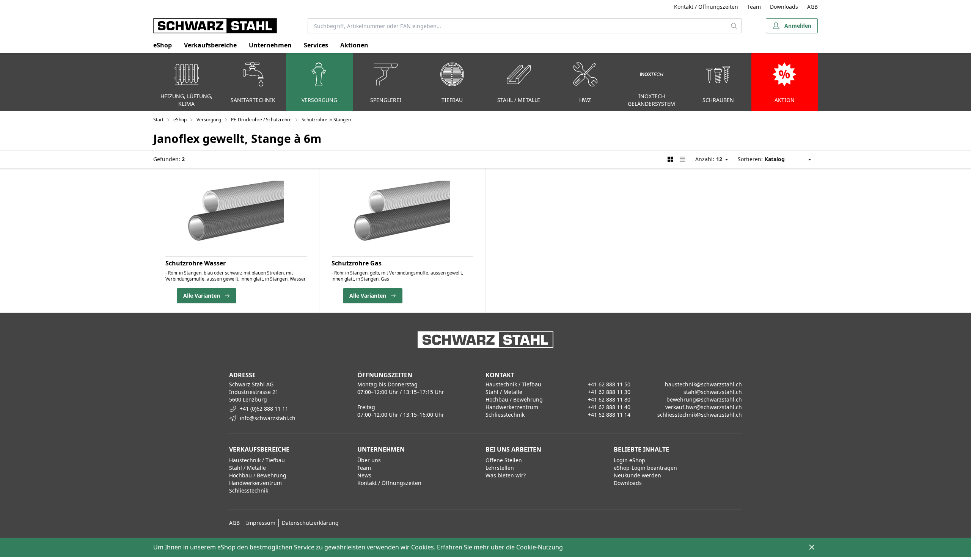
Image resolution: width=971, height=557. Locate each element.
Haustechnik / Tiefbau (257, 460)
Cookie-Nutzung (539, 547)
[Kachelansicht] (670, 159)
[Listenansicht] (682, 159)
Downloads (784, 6)
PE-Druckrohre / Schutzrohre (261, 120)
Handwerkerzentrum (255, 482)
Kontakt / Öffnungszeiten (706, 6)
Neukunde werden (637, 475)
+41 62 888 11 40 (609, 407)
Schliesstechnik (248, 490)
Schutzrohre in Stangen (326, 120)
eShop (162, 45)
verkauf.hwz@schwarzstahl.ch (703, 407)
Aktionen (354, 45)
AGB (812, 6)
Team (754, 6)
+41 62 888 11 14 (609, 414)
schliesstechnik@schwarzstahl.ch (699, 414)
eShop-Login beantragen (645, 467)
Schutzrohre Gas (357, 263)
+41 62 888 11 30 (609, 391)
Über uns (369, 460)
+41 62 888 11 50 (609, 384)
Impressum (260, 522)
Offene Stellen (504, 460)
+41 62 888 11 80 (609, 399)
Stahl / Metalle (247, 467)
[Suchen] (734, 25)
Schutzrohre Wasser (195, 263)
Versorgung (208, 120)
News (364, 475)
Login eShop (629, 460)
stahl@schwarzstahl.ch (712, 391)
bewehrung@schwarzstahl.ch (704, 399)
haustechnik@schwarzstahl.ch (703, 384)
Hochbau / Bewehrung (257, 475)
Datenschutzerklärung (310, 522)
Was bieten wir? (506, 475)
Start (158, 120)
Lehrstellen (500, 467)
